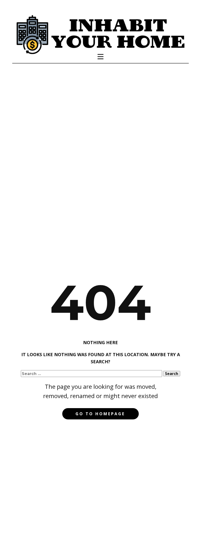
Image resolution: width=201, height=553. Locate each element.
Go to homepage (100, 413)
